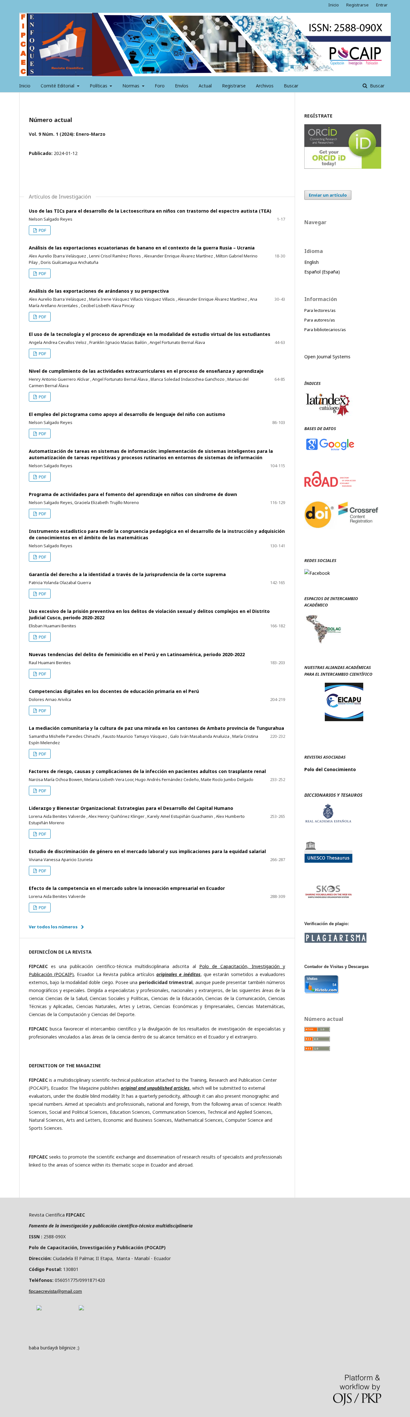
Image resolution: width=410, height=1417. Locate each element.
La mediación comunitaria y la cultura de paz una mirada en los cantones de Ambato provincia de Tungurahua (156, 728)
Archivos (265, 86)
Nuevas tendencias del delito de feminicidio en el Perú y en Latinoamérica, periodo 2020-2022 (137, 654)
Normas (131, 86)
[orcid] (342, 167)
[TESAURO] (328, 861)
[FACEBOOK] (317, 573)
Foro (160, 86)
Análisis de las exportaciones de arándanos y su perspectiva (99, 291)
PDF (42, 230)
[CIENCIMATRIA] (344, 719)
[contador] (321, 992)
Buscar (291, 86)
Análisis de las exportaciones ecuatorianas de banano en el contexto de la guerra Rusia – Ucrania (142, 248)
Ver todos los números (53, 927)
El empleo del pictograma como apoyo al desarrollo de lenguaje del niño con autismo (127, 414)
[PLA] (335, 941)
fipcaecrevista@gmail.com (55, 1291)
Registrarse (234, 86)
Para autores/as (319, 320)
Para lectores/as (320, 310)
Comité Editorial (58, 86)
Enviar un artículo (328, 195)
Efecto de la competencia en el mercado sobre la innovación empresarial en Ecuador (127, 888)
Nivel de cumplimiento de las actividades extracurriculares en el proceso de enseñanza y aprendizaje (146, 371)
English (311, 262)
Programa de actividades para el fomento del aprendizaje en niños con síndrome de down (133, 494)
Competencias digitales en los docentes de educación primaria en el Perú (114, 691)
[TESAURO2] (328, 897)
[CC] (81, 1309)
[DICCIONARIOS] (328, 821)
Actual (205, 86)
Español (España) (322, 272)
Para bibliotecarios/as (325, 329)
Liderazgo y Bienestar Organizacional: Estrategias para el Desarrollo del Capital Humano (131, 808)
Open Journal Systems (327, 357)
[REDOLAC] (323, 642)
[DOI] (342, 535)
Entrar (382, 5)
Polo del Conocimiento (330, 769)
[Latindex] (328, 415)
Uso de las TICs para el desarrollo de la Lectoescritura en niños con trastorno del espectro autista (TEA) (150, 211)
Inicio (24, 86)
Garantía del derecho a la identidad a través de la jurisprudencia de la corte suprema (127, 574)
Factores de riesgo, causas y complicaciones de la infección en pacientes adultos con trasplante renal (147, 771)
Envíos (181, 86)
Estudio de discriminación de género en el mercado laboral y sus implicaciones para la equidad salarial (147, 851)
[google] (330, 450)
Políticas (99, 86)
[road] (330, 485)
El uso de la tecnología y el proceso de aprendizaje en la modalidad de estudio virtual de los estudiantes (149, 334)
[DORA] (39, 1309)
